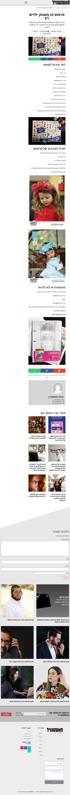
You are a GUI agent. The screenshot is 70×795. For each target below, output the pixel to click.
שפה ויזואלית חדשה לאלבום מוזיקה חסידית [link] (37, 437)
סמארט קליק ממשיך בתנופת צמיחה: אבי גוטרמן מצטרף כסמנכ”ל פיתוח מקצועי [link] (57, 467)
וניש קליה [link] (44, 375)
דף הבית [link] (66, 8)
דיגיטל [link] (40, 740)
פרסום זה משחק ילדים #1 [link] (47, 16)
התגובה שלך (65, 539)
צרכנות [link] (40, 751)
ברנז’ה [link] (40, 737)
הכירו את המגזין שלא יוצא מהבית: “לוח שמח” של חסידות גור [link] (56, 438)
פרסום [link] (40, 733)
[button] (25, 2)
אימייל (67, 566)
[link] (61, 2)
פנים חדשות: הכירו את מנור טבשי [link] (21, 701)
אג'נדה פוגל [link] (58, 375)
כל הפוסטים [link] (58, 401)
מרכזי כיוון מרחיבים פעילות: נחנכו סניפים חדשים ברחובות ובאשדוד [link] (57, 497)
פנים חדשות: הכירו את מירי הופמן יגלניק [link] (54, 701)
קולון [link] (47, 377)
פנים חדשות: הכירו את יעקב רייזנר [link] (21, 662)
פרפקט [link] (31, 375)
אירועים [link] (40, 748)
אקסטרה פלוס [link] (51, 375)
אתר (67, 573)
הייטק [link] (40, 744)
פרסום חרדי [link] (58, 8)
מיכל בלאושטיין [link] (37, 375)
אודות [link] (40, 755)
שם (68, 559)
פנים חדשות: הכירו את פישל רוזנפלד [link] (20, 620)
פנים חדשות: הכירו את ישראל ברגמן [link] (56, 662)
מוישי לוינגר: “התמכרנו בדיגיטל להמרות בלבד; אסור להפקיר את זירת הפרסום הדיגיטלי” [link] (37, 467)
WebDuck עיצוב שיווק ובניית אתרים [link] (26, 791)
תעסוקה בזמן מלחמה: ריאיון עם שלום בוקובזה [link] (37, 495)
